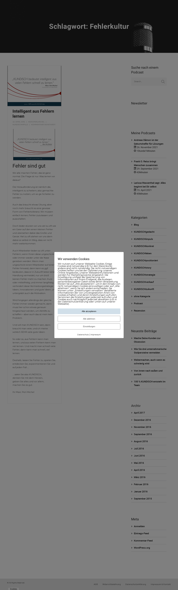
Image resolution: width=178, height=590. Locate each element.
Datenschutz (83, 335)
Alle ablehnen (89, 319)
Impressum (96, 335)
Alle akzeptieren (89, 311)
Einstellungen (89, 326)
